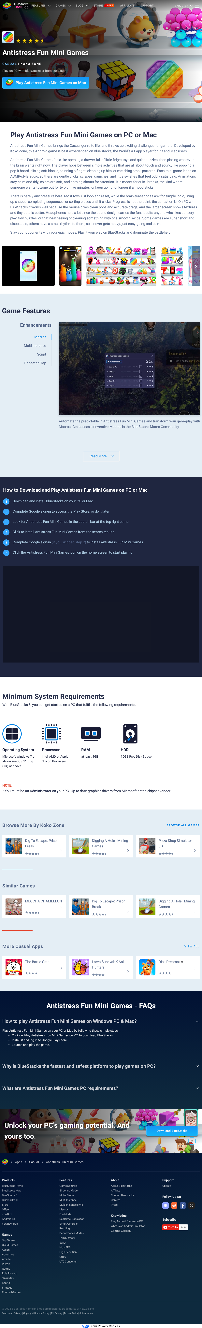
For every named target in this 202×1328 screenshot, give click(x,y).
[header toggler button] (197, 5)
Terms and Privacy (12, 1313)
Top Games (8, 1240)
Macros (63, 1209)
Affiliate (127, 5)
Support (146, 5)
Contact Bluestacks (122, 1195)
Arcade (6, 1259)
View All (192, 946)
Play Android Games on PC (127, 1221)
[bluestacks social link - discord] (165, 1205)
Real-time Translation (71, 1218)
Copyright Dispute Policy (36, 1313)
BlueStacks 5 (9, 1195)
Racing (6, 1268)
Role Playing (9, 1273)
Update (166, 1185)
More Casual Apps (22, 946)
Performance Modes (71, 1233)
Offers (5, 1209)
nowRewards (10, 1223)
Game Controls (68, 1185)
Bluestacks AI (10, 1200)
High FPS (64, 1247)
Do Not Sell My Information (78, 1313)
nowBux (7, 1214)
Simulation (8, 1278)
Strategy (7, 1287)
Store (103, 5)
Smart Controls (68, 1223)
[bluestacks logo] (15, 5)
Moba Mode (66, 1195)
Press (114, 1204)
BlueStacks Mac (11, 1190)
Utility (62, 1256)
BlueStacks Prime (12, 1185)
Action (6, 1249)
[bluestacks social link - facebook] (183, 1205)
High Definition (68, 1252)
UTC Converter (68, 1261)
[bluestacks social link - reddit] (174, 1205)
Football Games (11, 1292)
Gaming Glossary (121, 1230)
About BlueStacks (121, 1185)
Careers (115, 1200)
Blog (80, 5)
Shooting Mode (68, 1190)
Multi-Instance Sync (71, 1204)
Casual (9, 64)
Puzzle (6, 1263)
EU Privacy (57, 1313)
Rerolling (64, 1228)
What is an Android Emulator (128, 1226)
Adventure (8, 1254)
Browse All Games (183, 825)
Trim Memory (67, 1237)
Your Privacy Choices (105, 1326)
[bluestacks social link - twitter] (191, 1205)
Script (62, 1242)
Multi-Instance (67, 1200)
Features (38, 5)
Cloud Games (10, 1245)
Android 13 (8, 1218)
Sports (6, 1282)
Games (61, 5)
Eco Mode (65, 1214)
